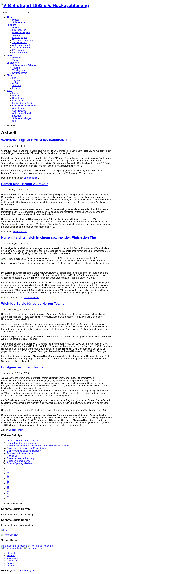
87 (8, 476)
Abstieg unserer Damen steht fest (23, 440)
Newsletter (17, 100)
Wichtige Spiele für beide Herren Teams (32, 303)
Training (16, 68)
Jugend (16, 80)
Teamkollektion (19, 42)
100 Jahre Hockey (21, 47)
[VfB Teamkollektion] (9, 535)
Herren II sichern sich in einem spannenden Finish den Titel (49, 237)
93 (8, 491)
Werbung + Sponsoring (23, 40)
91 (8, 486)
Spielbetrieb (13, 63)
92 (8, 488)
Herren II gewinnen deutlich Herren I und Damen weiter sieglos (38, 446)
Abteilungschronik (21, 45)
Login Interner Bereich (23, 103)
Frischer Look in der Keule (20, 453)
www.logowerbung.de (24, 570)
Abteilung (11, 25)
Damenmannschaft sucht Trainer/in (24, 451)
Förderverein (18, 50)
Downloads (18, 98)
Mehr (9, 90)
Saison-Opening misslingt (19, 463)
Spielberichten (31, 178)
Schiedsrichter (19, 73)
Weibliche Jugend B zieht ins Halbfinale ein (36, 140)
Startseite (11, 553)
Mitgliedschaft (19, 30)
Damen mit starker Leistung (20, 458)
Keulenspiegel (19, 37)
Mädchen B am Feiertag (18, 461)
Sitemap (11, 555)
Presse (15, 20)
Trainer (15, 60)
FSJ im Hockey (19, 52)
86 (8, 473)
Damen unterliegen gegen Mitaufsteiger (26, 448)
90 (8, 483)
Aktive (15, 83)
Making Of (12, 456)
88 (8, 478)
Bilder (10, 75)
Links (15, 93)
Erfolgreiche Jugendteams (22, 367)
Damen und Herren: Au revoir (24, 184)
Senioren (16, 85)
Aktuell (10, 17)
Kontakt (10, 55)
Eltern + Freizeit (20, 88)
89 (8, 481)
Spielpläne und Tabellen (24, 65)
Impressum (12, 558)
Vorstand (16, 58)
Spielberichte (18, 22)
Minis (15, 78)
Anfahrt (15, 27)
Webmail (16, 95)
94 (8, 493)
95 (8, 496)
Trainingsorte (18, 70)
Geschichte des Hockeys (24, 106)
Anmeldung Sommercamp (19, 109)
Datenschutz (13, 560)
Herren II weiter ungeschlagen (21, 443)
